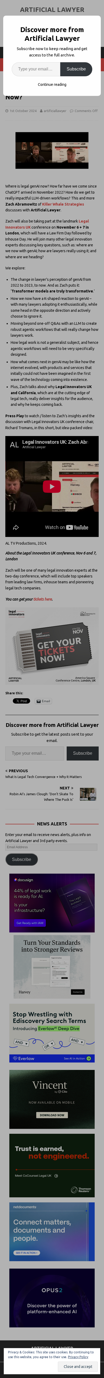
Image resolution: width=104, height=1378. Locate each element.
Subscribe (76, 69)
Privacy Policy (78, 1357)
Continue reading (52, 84)
